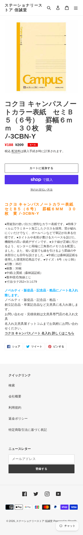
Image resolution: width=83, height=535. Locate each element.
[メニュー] (75, 7)
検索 (12, 385)
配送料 (15, 151)
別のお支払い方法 (41, 189)
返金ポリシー (18, 418)
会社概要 (15, 396)
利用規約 (15, 407)
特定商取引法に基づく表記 (28, 429)
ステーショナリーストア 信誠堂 (24, 7)
